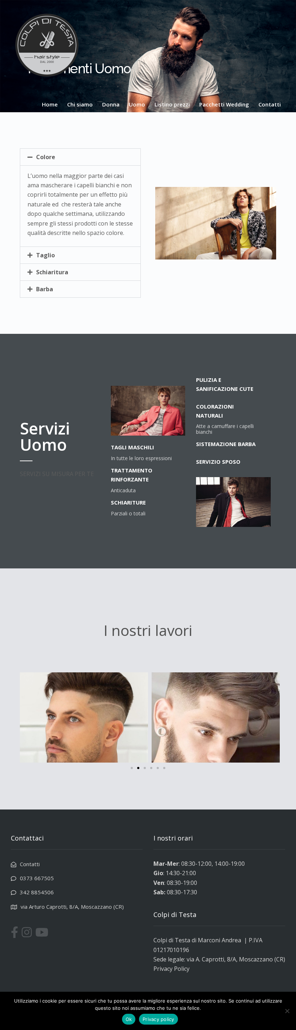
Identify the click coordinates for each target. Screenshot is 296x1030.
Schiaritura (52, 272)
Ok (129, 1019)
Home (50, 104)
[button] (80, 157)
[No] (287, 1010)
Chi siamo (80, 104)
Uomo (137, 104)
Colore (45, 157)
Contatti (269, 104)
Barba (44, 289)
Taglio (45, 255)
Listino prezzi (172, 104)
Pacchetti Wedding (224, 104)
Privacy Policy (171, 969)
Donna (110, 104)
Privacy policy (158, 1019)
